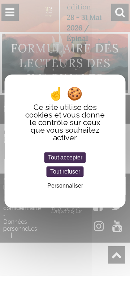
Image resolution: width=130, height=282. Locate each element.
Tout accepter (65, 157)
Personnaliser (65, 186)
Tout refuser (65, 171)
